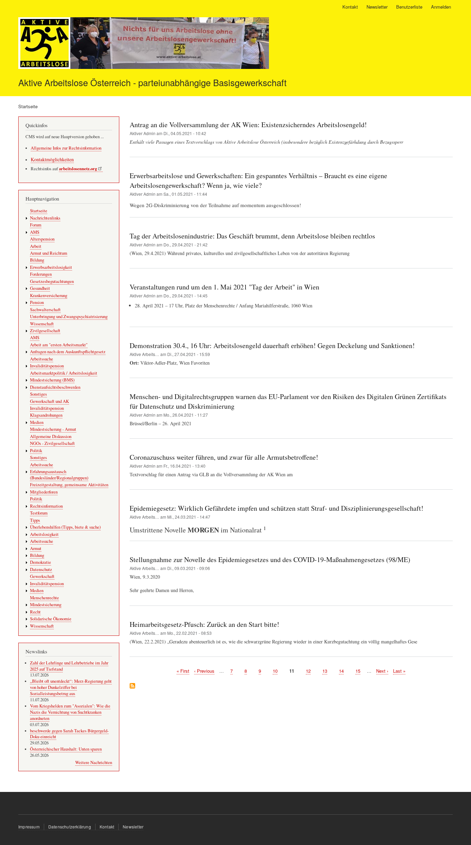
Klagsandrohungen (46, 415)
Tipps (35, 520)
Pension (37, 302)
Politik (36, 451)
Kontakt (350, 6)
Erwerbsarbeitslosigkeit (51, 267)
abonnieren (132, 686)
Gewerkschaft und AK (49, 401)
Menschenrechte (44, 598)
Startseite (38, 211)
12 (308, 671)
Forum (35, 225)
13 (324, 671)
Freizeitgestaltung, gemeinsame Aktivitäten (69, 485)
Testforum (39, 513)
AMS (34, 232)
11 (291, 671)
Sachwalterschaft (45, 310)
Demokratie (40, 562)
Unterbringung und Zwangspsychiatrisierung (69, 316)
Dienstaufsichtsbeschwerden (55, 387)
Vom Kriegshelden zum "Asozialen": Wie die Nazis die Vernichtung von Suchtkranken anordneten (70, 712)
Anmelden (441, 6)
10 (275, 671)
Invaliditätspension (47, 366)
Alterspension (42, 239)
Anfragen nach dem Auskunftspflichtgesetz (68, 352)
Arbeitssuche (41, 359)
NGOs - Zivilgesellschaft (52, 443)
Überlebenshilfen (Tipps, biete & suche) (65, 527)
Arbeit (35, 246)
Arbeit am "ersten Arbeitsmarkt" (59, 345)
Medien (36, 422)
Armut (35, 548)
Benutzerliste (409, 6)
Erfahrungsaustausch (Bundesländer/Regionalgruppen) (59, 475)
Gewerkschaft (42, 576)
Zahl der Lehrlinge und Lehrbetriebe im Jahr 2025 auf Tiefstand (69, 666)
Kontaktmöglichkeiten (52, 159)
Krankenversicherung (48, 295)
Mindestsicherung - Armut (53, 429)
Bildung (37, 260)
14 (341, 671)
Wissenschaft (42, 324)
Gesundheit (40, 288)
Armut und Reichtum (48, 253)
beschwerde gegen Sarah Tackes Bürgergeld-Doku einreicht (69, 734)
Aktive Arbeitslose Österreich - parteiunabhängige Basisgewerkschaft (152, 82)
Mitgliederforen (44, 492)
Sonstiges (38, 394)
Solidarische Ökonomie (50, 619)
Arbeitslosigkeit (44, 534)
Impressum (29, 826)
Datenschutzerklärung (69, 826)
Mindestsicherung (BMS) (52, 380)
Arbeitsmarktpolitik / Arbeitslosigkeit (63, 373)
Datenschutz (41, 569)
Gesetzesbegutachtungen (52, 281)
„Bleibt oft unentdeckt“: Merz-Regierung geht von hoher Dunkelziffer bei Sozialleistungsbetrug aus (71, 687)
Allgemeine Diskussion (50, 436)
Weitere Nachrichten (93, 762)
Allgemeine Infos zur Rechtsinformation (66, 148)
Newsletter (377, 6)
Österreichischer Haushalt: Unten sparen (66, 749)
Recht (35, 612)
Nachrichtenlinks (45, 218)
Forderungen (41, 274)
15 (357, 671)
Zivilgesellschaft (45, 331)
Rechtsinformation (46, 506)
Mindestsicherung (45, 605)
